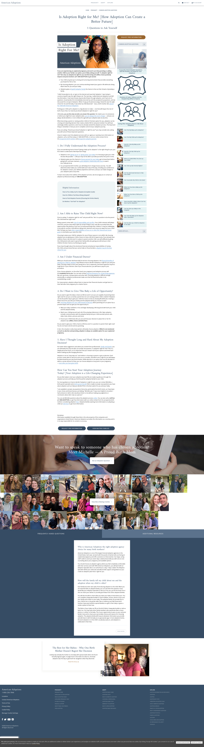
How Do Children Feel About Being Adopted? (76, 195)
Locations (5, 696)
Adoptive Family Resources (109, 708)
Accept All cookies (197, 742)
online (95, 398)
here (77, 402)
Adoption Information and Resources (159, 692)
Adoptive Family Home (108, 692)
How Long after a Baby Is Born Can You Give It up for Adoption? (135, 202)
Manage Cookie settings (183, 742)
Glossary (152, 717)
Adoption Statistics (155, 713)
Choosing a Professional (108, 699)
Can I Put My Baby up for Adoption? (134, 130)
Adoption (152, 694)
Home (87, 10)
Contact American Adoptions (10, 700)
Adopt (103, 2)
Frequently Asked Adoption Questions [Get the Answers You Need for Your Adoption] (130, 71)
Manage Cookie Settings (10, 713)
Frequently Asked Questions (51, 534)
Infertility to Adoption (108, 703)
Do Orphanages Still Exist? (157, 722)
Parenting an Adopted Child (157, 701)
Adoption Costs (106, 694)
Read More (120, 631)
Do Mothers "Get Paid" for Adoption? (74, 201)
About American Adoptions (157, 703)
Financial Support (59, 703)
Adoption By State (154, 699)
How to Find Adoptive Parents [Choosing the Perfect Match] (81, 198)
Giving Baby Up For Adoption (62, 694)
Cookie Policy (6, 710)
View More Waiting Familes (101, 502)
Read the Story (72, 662)
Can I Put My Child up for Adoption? (134, 137)
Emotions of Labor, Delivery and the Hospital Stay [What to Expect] (131, 97)
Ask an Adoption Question (101, 461)
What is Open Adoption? (108, 706)
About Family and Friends (61, 706)
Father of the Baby (60, 701)
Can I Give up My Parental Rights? (133, 165)
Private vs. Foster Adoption (157, 708)
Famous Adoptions (155, 715)
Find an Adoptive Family (61, 697)
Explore (110, 2)
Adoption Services (154, 706)
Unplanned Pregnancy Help (62, 699)
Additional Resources (153, 534)
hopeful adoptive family (78, 89)
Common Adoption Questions (108, 10)
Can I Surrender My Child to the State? (134, 180)
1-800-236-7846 (8, 692)
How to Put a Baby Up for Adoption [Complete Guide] (79, 192)
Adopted (152, 697)
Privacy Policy (6, 706)
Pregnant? (95, 2)
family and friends (106, 347)
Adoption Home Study (108, 701)
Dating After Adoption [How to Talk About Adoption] (130, 124)
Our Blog (152, 724)
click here (66, 404)
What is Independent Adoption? (158, 710)
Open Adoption (58, 708)
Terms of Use (6, 703)
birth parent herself (80, 384)
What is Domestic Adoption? (109, 697)
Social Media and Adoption (157, 720)
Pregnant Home (59, 692)
